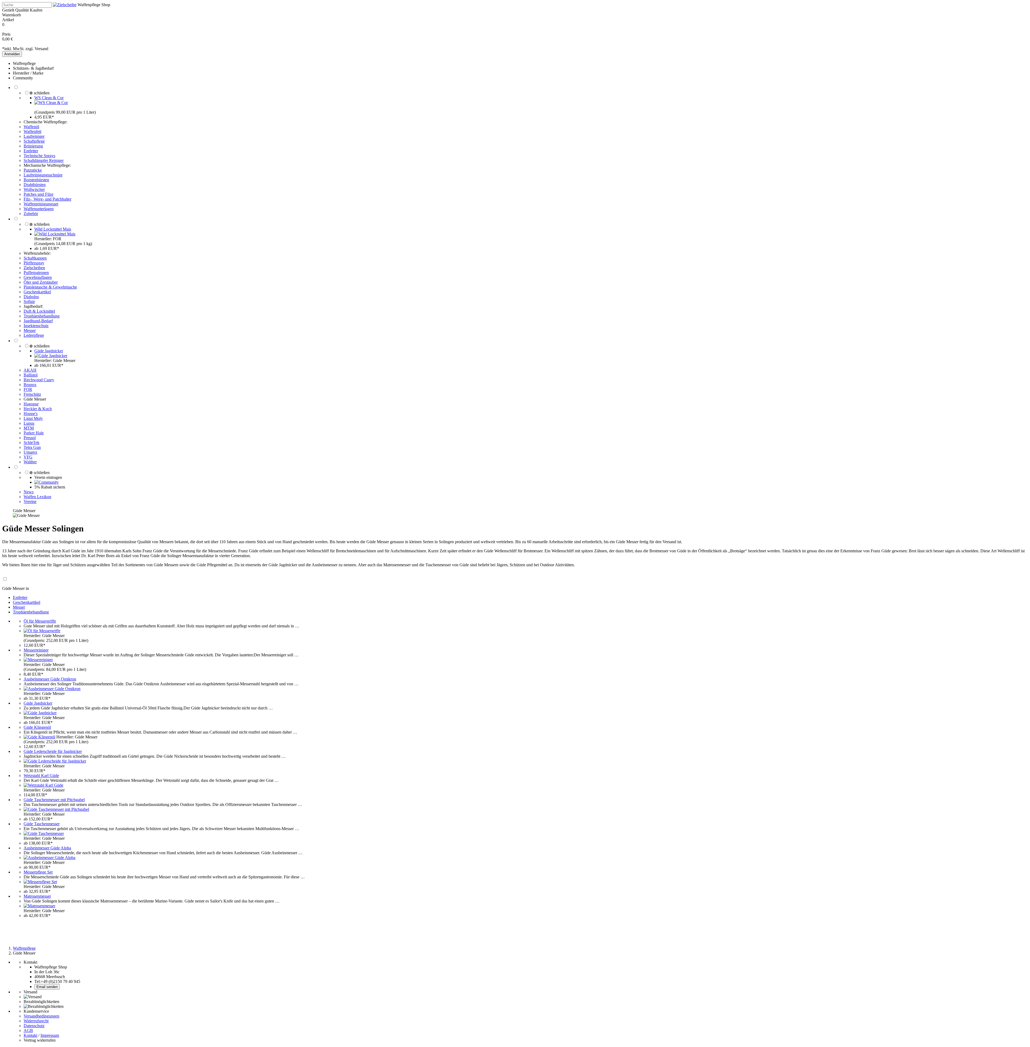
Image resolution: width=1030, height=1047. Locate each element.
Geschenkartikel (37, 292)
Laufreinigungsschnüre (43, 175)
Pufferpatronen (36, 272)
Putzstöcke (33, 170)
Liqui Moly (33, 418)
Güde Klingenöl (37, 727)
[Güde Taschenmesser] (44, 833)
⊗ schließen (39, 93)
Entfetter (31, 151)
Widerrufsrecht (36, 1021)
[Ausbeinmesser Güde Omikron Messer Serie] (52, 688)
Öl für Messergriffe (40, 621)
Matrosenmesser (37, 896)
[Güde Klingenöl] (39, 737)
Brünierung (33, 146)
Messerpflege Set (38, 872)
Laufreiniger (34, 136)
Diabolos (31, 296)
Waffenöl (31, 126)
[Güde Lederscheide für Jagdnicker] (55, 761)
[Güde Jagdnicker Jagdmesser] (50, 355)
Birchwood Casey (39, 380)
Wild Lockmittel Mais (52, 229)
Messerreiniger (36, 650)
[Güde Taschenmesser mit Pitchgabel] (56, 809)
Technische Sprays (39, 155)
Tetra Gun (32, 447)
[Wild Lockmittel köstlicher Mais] (54, 234)
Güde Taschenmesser (42, 824)
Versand (41, 48)
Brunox (30, 384)
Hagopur (31, 404)
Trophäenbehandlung (42, 316)
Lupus (29, 423)
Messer (30, 330)
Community (23, 78)
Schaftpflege (34, 141)
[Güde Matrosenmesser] (39, 906)
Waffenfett (32, 131)
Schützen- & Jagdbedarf (33, 68)
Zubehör (31, 213)
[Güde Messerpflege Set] (40, 881)
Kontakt (30, 1035)
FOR (28, 389)
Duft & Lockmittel (39, 311)
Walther (30, 462)
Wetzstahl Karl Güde (41, 775)
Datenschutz (34, 1025)
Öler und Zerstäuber (41, 282)
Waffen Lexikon (37, 496)
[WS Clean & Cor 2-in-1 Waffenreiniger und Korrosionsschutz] (51, 102)
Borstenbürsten (36, 179)
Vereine (30, 501)
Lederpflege (34, 335)
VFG (28, 457)
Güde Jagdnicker (48, 351)
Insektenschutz (36, 325)
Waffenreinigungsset (41, 204)
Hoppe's (31, 413)
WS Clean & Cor (49, 97)
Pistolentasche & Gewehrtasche (50, 287)
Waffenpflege (24, 63)
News (29, 492)
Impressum (50, 1035)
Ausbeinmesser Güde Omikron (50, 679)
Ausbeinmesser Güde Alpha (47, 848)
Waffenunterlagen (39, 208)
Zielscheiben (34, 267)
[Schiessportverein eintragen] (46, 482)
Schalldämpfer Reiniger (44, 160)
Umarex (30, 452)
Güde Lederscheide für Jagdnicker (53, 751)
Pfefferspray (34, 263)
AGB (28, 1030)
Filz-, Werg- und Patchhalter (47, 199)
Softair (29, 301)
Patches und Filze (38, 194)
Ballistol (31, 375)
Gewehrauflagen (38, 277)
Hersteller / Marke (28, 73)
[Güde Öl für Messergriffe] (42, 630)
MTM (29, 428)
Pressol (30, 437)
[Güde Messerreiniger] (38, 659)
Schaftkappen (35, 258)
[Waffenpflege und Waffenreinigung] (64, 4)
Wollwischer (34, 189)
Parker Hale (34, 433)
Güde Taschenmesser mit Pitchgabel (54, 799)
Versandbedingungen (41, 1016)
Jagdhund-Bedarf (38, 321)
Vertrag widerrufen (40, 1040)
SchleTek (31, 442)
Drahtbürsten (35, 184)
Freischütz (32, 394)
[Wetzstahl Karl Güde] (43, 785)
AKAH (30, 370)
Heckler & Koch (38, 408)
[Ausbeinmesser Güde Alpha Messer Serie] (49, 857)
